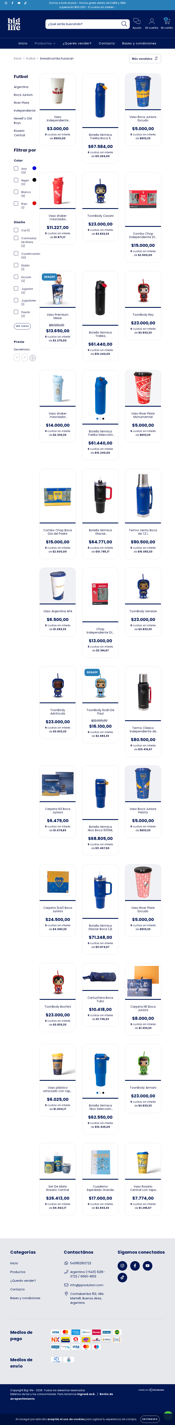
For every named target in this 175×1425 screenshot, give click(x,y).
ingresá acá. (86, 1394)
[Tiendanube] (151, 1390)
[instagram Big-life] (6, 3)
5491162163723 (80, 1263)
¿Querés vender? (77, 43)
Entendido (150, 1419)
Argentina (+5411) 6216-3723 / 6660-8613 (87, 1274)
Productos (44, 43)
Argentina (21, 87)
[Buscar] (124, 24)
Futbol (30, 58)
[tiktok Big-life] (25, 3)
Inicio (23, 43)
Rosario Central (19, 133)
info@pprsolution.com (86, 1285)
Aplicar (32, 358)
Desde (17, 349)
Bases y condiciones (139, 43)
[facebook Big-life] (13, 3)
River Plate (21, 103)
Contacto (107, 43)
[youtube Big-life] (19, 3)
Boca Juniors (23, 95)
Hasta (25, 349)
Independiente (25, 110)
